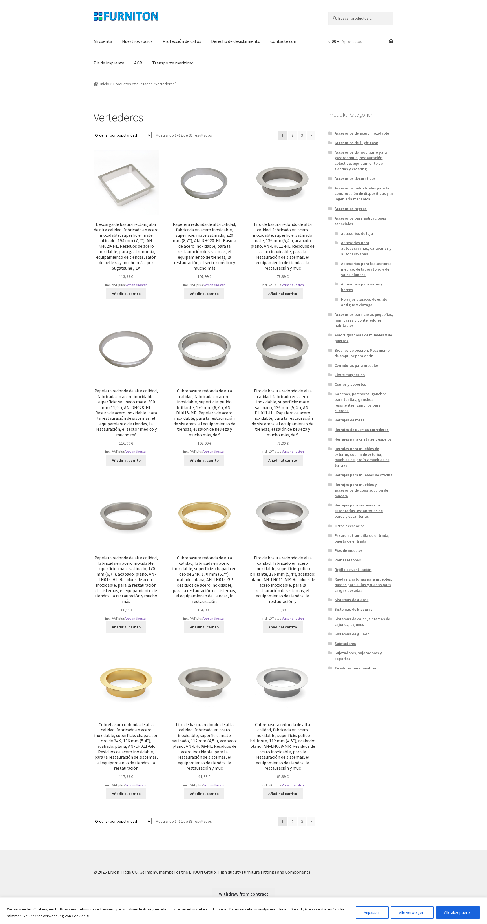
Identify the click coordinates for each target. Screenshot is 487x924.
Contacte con (283, 41)
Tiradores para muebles (356, 668)
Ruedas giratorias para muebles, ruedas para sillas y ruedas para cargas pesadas (363, 585)
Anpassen (372, 912)
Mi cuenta (103, 41)
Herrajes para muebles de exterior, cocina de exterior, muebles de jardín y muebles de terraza (362, 457)
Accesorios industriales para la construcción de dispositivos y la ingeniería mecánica (364, 194)
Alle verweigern (412, 912)
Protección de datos (182, 41)
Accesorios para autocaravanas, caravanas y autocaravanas (366, 248)
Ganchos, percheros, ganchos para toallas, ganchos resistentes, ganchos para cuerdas (361, 402)
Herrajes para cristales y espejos (363, 439)
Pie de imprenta (109, 63)
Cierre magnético (350, 374)
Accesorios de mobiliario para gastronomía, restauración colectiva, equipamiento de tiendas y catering (361, 160)
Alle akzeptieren (458, 912)
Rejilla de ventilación (353, 569)
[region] (243, 910)
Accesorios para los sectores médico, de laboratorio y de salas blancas (366, 269)
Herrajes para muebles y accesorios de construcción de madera (361, 490)
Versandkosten (136, 285)
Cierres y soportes (350, 384)
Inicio (104, 83)
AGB (138, 63)
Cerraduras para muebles (357, 365)
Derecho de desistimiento (235, 41)
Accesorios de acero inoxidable (362, 133)
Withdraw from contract (243, 894)
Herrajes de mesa (350, 420)
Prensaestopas (348, 560)
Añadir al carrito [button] (126, 293)
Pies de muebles (349, 550)
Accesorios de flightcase (356, 142)
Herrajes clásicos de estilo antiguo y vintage (364, 302)
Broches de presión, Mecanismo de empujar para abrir (362, 353)
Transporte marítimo (173, 63)
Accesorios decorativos (355, 178)
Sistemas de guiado (352, 634)
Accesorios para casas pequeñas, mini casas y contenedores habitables (364, 320)
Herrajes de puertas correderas (362, 429)
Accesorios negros (351, 208)
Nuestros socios (137, 41)
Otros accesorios (350, 525)
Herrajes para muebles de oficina (364, 474)
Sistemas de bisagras (354, 609)
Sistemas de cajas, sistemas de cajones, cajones (362, 621)
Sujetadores (345, 643)
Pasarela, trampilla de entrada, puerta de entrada (362, 538)
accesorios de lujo (357, 233)
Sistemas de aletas (351, 599)
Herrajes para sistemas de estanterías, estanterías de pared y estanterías (359, 511)
